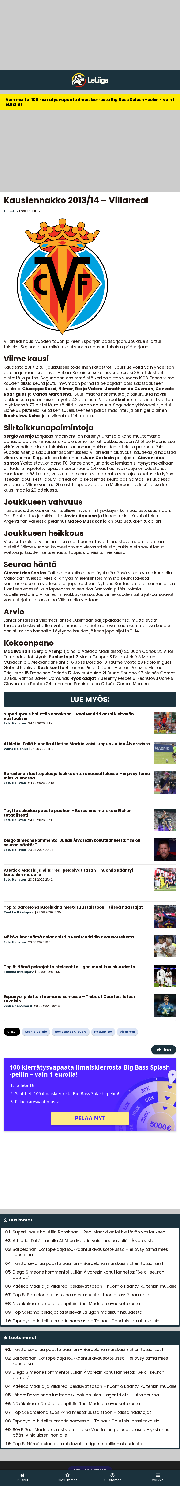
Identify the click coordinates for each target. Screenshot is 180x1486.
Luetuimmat (23, 1337)
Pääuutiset (103, 1031)
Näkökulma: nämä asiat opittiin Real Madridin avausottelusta (69, 937)
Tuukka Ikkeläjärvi (19, 912)
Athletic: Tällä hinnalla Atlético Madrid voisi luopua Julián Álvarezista (77, 744)
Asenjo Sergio (36, 1031)
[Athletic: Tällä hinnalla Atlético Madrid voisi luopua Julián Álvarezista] (165, 753)
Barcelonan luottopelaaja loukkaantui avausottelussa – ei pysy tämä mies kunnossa (77, 776)
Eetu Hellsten (15, 723)
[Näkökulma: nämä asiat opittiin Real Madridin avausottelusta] (165, 946)
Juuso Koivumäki (18, 1006)
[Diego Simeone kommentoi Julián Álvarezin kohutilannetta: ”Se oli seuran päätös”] (165, 849)
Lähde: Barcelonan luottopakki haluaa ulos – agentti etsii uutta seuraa (86, 1395)
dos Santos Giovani (71, 1031)
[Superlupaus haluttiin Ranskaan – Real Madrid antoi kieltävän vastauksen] (165, 723)
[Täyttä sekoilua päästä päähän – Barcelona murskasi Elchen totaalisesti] (165, 820)
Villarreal (127, 1031)
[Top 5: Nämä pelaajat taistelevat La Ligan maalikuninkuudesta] (165, 976)
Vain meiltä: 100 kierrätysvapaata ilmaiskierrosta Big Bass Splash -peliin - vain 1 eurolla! (90, 102)
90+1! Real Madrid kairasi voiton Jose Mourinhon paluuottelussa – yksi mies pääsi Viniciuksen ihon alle (91, 1432)
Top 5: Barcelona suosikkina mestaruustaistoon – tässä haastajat (73, 907)
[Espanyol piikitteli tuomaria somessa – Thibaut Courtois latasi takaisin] (165, 1005)
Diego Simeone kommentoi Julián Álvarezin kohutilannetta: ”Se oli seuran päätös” (72, 843)
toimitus (11, 211)
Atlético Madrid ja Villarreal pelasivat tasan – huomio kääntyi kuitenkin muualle (68, 872)
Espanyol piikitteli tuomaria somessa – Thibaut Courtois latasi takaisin (69, 999)
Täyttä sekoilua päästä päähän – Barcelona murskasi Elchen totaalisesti (67, 813)
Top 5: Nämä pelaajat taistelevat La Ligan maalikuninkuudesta (69, 967)
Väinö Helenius (16, 749)
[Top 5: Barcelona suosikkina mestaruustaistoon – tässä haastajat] (165, 916)
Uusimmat (20, 1220)
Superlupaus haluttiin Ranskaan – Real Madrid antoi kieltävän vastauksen (69, 716)
